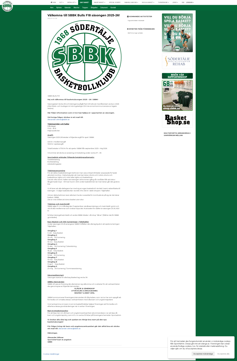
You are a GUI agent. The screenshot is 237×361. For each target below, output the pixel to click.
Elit (60, 2)
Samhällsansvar (130, 2)
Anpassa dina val (177, 353)
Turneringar (162, 2)
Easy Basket (84, 2)
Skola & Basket (147, 2)
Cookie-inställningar (51, 354)
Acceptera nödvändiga (203, 354)
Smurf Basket (99, 2)
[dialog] (201, 347)
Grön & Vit (71, 2)
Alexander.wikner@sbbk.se (58, 119)
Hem (54, 2)
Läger (174, 2)
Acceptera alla (223, 354)
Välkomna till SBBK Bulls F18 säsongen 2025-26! (84, 15)
